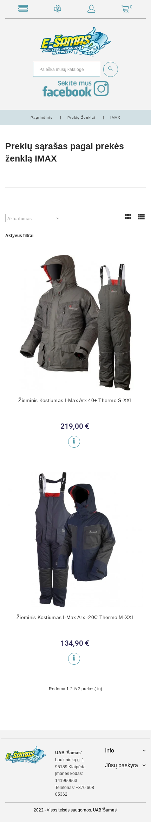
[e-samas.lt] (75, 41)
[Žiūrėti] (74, 442)
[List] (141, 219)
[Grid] (127, 219)
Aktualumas (19, 218)
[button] (91, 10)
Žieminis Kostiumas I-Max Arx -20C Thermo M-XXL (75, 617)
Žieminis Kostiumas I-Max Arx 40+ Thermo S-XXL (75, 400)
